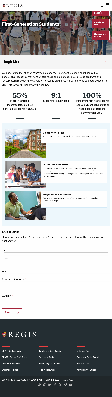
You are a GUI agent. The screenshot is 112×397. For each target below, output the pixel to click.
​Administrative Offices (86, 370)
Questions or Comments (13, 279)
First (6, 251)
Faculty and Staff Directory (50, 351)
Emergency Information (49, 363)
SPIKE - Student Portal (11, 351)
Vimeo (65, 384)
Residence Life (99, 24)
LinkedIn (49, 384)
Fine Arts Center (84, 363)
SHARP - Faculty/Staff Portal (14, 357)
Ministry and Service (100, 35)
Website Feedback (10, 370)
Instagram (44, 384)
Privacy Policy (68, 380)
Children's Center (84, 351)
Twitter (60, 384)
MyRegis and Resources (100, 12)
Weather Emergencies (11, 363)
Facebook (55, 384)
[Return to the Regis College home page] (13, 5)
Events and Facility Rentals (88, 357)
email (4, 271)
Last (6, 259)
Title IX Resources (47, 370)
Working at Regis (46, 357)
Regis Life (11, 62)
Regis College (19, 334)
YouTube (70, 384)
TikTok (39, 384)
